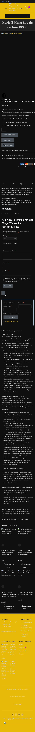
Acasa (21, 644)
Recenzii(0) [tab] (17, 184)
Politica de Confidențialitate (26, 626)
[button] (9, 565)
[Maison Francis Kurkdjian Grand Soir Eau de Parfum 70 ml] (9, 577)
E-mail (5, 271)
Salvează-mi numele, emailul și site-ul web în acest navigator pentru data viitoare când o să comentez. (18, 279)
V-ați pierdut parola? (11, 321)
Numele (6, 263)
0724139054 (8, 626)
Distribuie (9, 145)
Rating (5, 236)
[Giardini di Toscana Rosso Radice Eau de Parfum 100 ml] (26, 536)
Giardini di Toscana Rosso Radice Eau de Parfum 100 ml (25, 552)
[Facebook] (2, 1)
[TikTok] (9, 1)
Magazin (22, 648)
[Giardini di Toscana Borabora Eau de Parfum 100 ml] (9, 536)
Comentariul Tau (9, 251)
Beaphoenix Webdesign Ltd (20, 719)
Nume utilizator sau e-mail (10, 304)
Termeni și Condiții (24, 635)
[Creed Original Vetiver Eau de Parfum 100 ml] (26, 577)
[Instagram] (6, 1)
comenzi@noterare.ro (9, 631)
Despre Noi (23, 651)
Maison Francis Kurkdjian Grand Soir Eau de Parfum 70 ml (8, 594)
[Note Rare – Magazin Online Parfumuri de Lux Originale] (15, 8)
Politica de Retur (26, 631)
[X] (16, 714)
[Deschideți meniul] (6, 8)
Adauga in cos (9, 135)
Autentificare (11, 317)
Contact (21, 654)
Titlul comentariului (10, 243)
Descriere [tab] (6, 184)
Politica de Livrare (27, 622)
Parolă (24, 302)
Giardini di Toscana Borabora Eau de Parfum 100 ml (8, 552)
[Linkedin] (19, 714)
